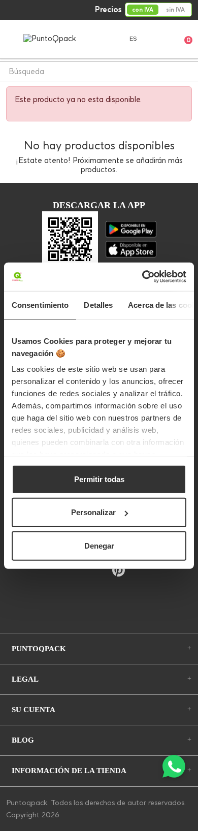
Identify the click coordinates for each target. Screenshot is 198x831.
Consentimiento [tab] (40, 304)
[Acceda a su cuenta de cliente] (158, 38)
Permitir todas (99, 478)
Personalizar (93, 512)
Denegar (99, 545)
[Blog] (99, 604)
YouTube (98, 571)
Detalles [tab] (98, 304)
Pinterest (118, 570)
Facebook (78, 571)
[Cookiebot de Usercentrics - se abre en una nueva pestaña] (142, 276)
